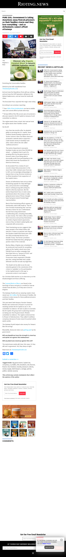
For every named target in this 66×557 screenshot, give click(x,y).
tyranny (15, 371)
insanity (19, 367)
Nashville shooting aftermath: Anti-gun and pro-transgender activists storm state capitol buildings (53, 178)
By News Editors (53, 78)
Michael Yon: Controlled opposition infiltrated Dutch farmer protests (53, 227)
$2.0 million (13, 295)
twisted (10, 371)
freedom (13, 367)
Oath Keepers (16, 369)
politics (4, 371)
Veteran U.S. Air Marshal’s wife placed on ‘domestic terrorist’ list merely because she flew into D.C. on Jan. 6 (53, 124)
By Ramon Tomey (53, 173)
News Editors (16, 32)
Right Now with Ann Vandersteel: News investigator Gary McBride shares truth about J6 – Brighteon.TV (53, 210)
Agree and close (49, 547)
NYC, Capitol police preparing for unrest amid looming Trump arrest (53, 193)
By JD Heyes (52, 128)
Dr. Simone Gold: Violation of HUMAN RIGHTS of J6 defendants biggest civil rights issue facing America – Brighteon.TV (53, 84)
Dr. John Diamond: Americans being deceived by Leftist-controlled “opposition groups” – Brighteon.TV (53, 243)
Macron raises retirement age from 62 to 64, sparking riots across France (53, 235)
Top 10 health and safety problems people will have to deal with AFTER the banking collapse (54, 201)
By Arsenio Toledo (54, 155)
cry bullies (13, 365)
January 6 (25, 367)
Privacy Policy (46, 543)
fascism (32, 365)
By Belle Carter (53, 99)
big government (17, 363)
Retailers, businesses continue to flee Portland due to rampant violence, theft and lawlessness (53, 186)
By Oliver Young (53, 134)
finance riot (6, 367)
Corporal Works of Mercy (13, 283)
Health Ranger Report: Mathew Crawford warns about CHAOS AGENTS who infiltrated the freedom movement (52, 219)
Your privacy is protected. (9, 398)
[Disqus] (19, 464)
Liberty (31, 367)
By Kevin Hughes (53, 87)
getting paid (27, 330)
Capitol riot (26, 363)
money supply (6, 369)
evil (28, 365)
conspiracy (5, 365)
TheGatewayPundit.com (9, 89)
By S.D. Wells (53, 204)
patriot (29, 369)
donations (23, 365)
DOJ (18, 365)
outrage (23, 369)
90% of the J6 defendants (15, 108)
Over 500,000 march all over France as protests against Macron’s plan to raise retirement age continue (54, 152)
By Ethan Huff (53, 118)
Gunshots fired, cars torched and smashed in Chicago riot (53, 132)
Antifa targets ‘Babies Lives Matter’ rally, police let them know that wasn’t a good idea (53, 104)
